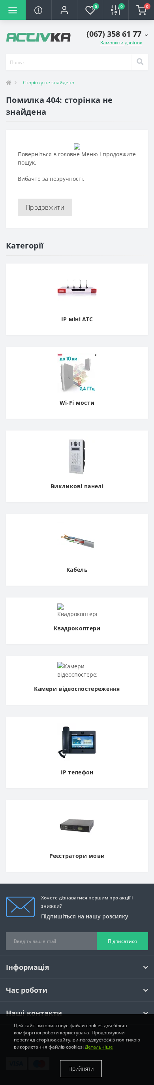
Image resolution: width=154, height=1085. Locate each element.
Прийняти (81, 1068)
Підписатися (122, 941)
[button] (64, 10)
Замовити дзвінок (121, 42)
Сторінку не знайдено (48, 82)
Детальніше (99, 1046)
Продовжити (45, 207)
